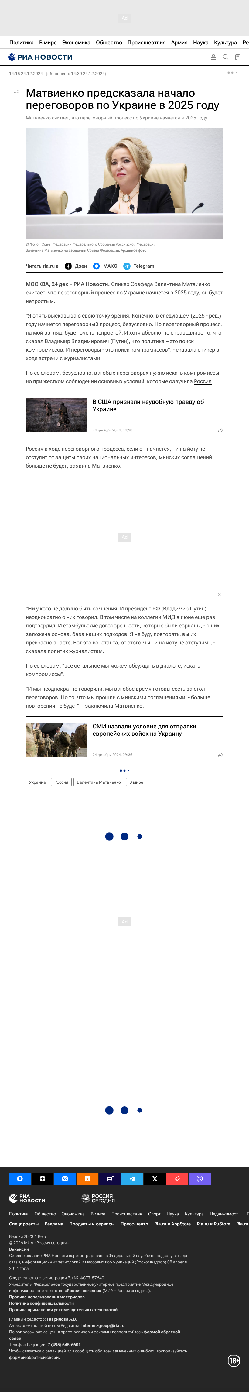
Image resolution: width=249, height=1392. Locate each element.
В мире (136, 782)
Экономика (73, 1214)
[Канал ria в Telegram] (132, 1179)
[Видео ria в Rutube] (110, 1179)
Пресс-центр (134, 1224)
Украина (37, 782)
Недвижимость (225, 1214)
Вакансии (19, 1249)
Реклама (54, 1224)
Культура (194, 1214)
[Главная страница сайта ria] (39, 57)
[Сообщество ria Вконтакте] (65, 1179)
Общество (45, 1214)
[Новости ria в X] (155, 1179)
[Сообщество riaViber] (200, 1179)
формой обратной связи (34, 1357)
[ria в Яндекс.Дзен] (42, 1179)
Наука (173, 1214)
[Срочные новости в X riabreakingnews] (177, 1179)
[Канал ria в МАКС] (20, 1179)
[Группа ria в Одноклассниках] (87, 1179)
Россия (203, 381)
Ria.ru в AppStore (172, 1224)
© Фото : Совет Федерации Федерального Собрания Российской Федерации (91, 244)
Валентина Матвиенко (99, 782)
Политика (19, 1214)
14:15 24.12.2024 (26, 73)
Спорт (154, 1214)
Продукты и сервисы (91, 1224)
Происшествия (126, 1214)
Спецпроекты (24, 1224)
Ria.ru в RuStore (213, 1224)
